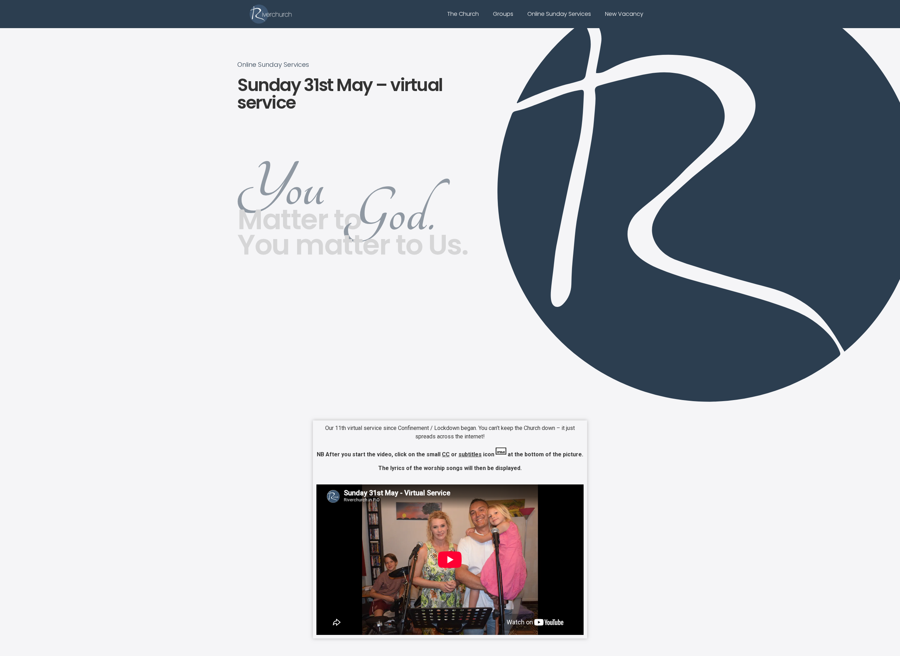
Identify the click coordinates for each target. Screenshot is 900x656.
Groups (503, 14)
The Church (463, 14)
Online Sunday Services (559, 14)
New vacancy (624, 14)
